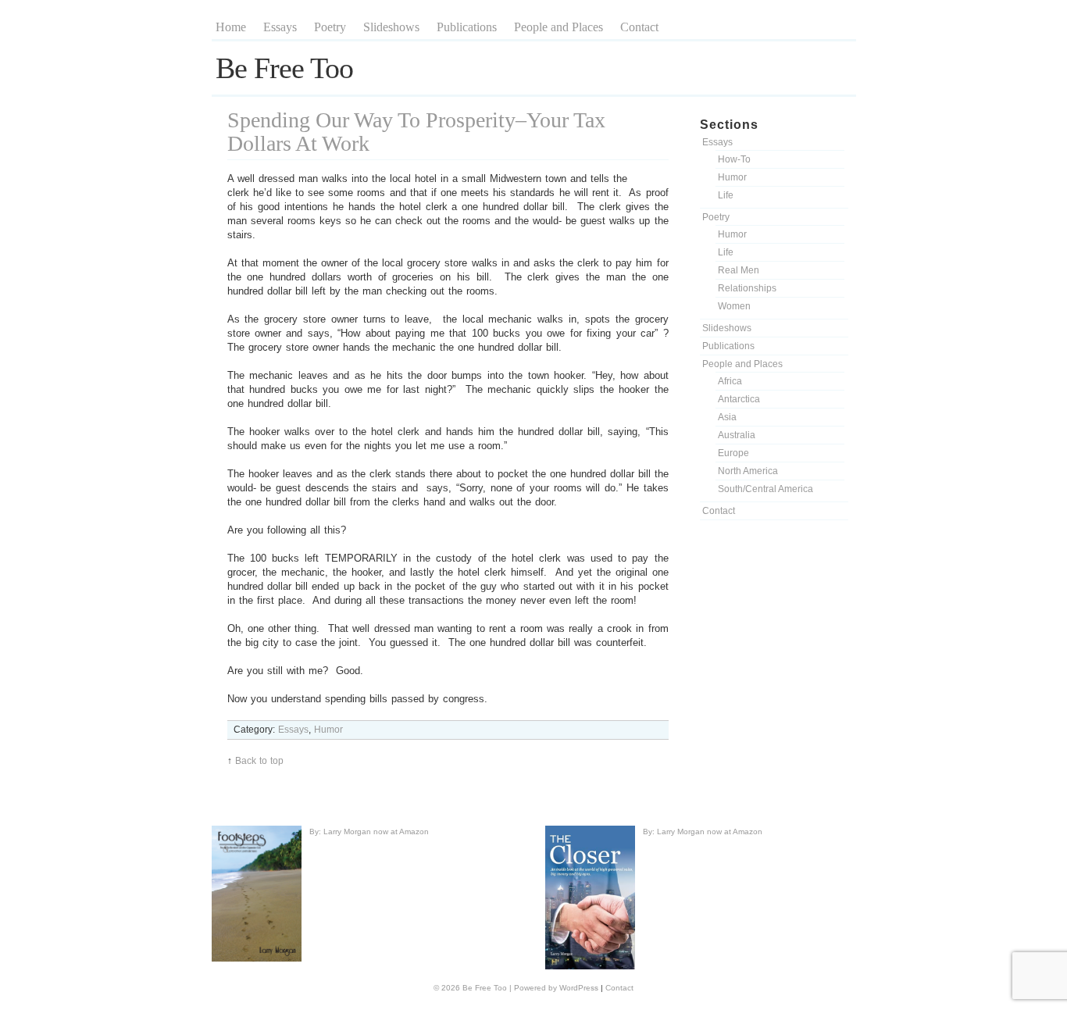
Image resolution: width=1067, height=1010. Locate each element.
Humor (732, 177)
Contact (639, 27)
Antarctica (739, 399)
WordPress (578, 987)
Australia (736, 435)
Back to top (259, 760)
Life (725, 195)
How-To (734, 159)
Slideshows (391, 27)
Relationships (747, 288)
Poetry (330, 27)
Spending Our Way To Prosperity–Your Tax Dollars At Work (416, 131)
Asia (727, 417)
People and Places (558, 27)
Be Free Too (284, 68)
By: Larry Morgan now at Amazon (369, 831)
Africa (730, 381)
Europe (733, 453)
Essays (280, 27)
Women (734, 306)
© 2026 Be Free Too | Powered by (496, 987)
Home (231, 27)
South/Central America (765, 489)
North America (748, 471)
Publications (467, 27)
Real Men (738, 270)
